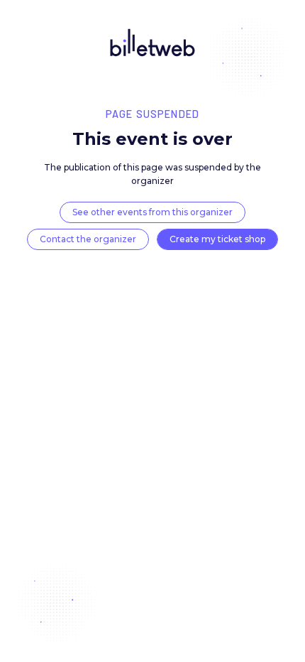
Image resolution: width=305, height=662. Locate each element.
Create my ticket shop (217, 239)
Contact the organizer (88, 239)
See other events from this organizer (152, 212)
